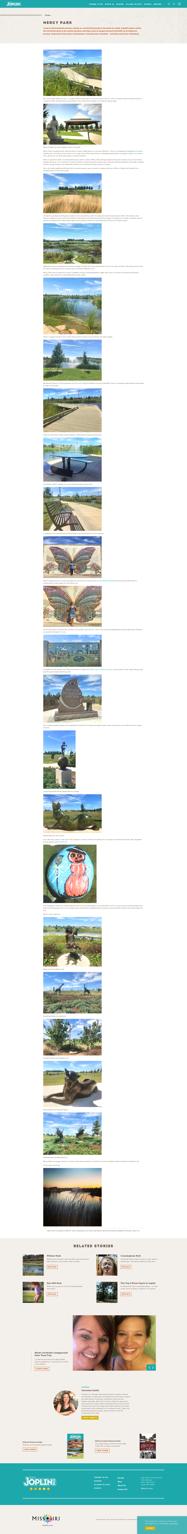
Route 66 (109, 4)
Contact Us (122, 1489)
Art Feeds (62, 632)
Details (52, 1267)
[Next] (153, 1367)
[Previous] (148, 1367)
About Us (122, 1485)
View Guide (30, 1449)
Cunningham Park (131, 1256)
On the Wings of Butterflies (106, 581)
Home (48, 15)
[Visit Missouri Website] (45, 1519)
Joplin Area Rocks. (60, 842)
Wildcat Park (54, 1256)
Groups (157, 4)
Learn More (66, 1369)
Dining (120, 4)
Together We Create (91, 630)
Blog (120, 1482)
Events (147, 4)
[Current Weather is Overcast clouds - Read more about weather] (169, 4)
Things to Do (96, 4)
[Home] (13, 4)
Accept (150, 1528)
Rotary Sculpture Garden (102, 669)
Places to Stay (134, 4)
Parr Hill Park (54, 1283)
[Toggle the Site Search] (174, 4)
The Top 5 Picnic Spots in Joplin (138, 1283)
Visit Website (90, 1418)
